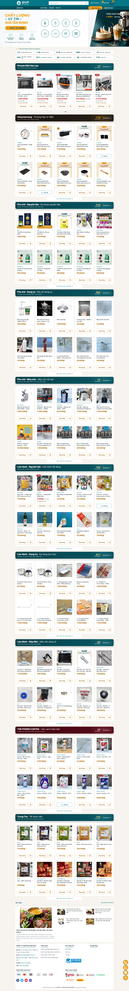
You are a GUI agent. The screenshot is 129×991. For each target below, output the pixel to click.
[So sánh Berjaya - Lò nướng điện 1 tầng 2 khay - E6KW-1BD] (71, 80)
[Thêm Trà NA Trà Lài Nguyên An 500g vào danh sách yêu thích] (51, 250)
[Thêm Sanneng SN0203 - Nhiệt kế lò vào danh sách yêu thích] (31, 126)
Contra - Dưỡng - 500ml (84, 793)
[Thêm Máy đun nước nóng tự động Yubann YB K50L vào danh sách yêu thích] (91, 76)
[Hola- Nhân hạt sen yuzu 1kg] (104, 832)
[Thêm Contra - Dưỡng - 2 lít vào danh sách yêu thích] (111, 775)
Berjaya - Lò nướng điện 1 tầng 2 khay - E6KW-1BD (64, 95)
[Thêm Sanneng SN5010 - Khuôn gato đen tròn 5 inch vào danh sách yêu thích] (91, 163)
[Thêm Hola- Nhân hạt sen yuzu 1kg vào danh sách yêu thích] (111, 826)
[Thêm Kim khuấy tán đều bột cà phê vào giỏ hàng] (50, 368)
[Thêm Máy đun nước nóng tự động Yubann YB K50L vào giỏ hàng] (90, 106)
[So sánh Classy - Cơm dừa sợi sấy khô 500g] (111, 517)
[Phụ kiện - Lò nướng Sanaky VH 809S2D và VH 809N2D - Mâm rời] (64, 658)
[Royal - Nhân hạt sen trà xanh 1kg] (25, 832)
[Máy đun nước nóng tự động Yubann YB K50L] (84, 82)
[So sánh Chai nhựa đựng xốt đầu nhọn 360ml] (31, 342)
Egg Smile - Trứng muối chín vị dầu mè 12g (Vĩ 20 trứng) (24, 495)
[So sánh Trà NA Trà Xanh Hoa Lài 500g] (71, 255)
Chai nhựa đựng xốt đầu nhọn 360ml (24, 356)
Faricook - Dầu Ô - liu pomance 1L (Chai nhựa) (24, 531)
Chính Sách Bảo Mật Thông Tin (50, 949)
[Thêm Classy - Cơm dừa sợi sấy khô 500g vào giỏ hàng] (110, 542)
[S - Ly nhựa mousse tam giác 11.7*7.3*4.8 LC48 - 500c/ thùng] (25, 607)
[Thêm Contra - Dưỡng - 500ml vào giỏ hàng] (90, 805)
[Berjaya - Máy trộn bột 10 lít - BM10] (25, 82)
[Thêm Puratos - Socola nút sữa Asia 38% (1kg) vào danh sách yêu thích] (91, 476)
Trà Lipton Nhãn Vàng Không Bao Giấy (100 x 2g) (64, 232)
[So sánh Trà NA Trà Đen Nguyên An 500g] (91, 255)
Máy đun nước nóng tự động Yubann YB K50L (83, 95)
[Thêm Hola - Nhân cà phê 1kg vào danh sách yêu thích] (31, 863)
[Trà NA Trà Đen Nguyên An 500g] (84, 257)
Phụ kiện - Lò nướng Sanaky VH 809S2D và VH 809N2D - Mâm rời (63, 670)
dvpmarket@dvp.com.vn (27, 955)
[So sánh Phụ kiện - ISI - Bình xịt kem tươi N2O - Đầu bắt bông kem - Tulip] (91, 656)
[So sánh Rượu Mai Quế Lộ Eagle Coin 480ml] (71, 517)
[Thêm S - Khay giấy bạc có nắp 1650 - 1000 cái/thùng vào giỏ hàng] (70, 593)
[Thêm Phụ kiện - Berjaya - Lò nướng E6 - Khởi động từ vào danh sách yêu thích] (51, 688)
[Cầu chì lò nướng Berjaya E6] (64, 694)
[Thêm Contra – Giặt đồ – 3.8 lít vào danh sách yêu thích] (51, 775)
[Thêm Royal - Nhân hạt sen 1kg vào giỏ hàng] (90, 856)
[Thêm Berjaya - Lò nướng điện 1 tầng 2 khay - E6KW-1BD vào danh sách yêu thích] (71, 76)
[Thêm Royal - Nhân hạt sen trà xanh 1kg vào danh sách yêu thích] (31, 826)
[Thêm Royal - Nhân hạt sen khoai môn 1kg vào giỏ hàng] (50, 856)
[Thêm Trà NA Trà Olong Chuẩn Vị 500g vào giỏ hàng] (30, 280)
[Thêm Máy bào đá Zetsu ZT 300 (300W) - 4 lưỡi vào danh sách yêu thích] (31, 389)
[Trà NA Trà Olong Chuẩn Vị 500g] (25, 257)
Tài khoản (96, 3)
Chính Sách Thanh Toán (48, 955)
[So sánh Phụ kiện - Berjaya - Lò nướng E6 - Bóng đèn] (91, 692)
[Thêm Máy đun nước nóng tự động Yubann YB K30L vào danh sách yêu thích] (110, 76)
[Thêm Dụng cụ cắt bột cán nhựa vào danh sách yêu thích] (91, 564)
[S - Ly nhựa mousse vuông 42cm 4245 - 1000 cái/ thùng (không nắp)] (64, 607)
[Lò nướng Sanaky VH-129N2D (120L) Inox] (45, 82)
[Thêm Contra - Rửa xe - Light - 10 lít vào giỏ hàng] (50, 768)
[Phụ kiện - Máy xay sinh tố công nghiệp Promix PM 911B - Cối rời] (45, 432)
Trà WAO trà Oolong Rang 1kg (43, 232)
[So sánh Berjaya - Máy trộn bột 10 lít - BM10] (32, 80)
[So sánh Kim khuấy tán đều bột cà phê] (51, 342)
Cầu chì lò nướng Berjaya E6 (64, 706)
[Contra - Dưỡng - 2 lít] (104, 782)
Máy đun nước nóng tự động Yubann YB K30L (102, 95)
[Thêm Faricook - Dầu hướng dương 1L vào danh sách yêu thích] (51, 513)
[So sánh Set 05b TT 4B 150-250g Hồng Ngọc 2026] (91, 867)
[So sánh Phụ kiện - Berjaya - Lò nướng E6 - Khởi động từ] (51, 692)
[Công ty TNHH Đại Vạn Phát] (64, 28)
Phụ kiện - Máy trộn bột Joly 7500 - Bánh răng (24, 706)
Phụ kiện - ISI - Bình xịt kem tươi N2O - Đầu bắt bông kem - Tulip (84, 670)
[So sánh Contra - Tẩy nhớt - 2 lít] (111, 743)
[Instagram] (30, 980)
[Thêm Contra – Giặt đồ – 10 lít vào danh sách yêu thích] (71, 775)
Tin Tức (58, 8)
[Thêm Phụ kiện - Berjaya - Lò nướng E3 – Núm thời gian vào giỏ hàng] (110, 717)
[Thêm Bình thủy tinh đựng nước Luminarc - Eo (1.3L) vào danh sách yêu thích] (51, 301)
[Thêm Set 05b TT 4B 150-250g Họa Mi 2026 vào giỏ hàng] (110, 892)
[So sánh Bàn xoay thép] (71, 306)
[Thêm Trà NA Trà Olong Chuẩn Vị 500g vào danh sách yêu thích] (31, 250)
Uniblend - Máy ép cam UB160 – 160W (64, 407)
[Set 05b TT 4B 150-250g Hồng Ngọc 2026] (84, 869)
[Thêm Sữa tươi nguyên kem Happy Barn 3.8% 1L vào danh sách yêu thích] (111, 214)
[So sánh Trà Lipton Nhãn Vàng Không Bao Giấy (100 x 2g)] (71, 218)
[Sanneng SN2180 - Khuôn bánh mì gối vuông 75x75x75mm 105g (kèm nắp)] (84, 133)
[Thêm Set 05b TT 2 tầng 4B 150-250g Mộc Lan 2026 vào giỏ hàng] (70, 892)
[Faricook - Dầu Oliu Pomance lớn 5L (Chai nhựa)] (104, 483)
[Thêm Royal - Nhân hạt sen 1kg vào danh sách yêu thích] (91, 826)
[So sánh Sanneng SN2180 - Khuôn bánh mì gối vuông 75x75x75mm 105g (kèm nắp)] (91, 131)
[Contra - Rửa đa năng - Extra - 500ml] (64, 745)
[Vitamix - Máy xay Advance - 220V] (25, 432)
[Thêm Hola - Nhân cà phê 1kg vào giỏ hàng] (30, 892)
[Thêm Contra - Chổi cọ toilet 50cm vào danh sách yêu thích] (91, 739)
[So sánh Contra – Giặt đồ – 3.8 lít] (51, 780)
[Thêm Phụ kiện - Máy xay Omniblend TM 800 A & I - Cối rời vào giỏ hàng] (90, 418)
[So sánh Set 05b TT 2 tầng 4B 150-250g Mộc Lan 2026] (71, 867)
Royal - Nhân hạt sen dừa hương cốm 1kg (64, 845)
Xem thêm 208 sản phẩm (63, 286)
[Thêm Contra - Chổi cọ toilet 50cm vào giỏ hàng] (90, 768)
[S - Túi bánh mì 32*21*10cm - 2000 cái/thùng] (104, 570)
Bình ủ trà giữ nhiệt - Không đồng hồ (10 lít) (103, 444)
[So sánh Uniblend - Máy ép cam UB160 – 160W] (71, 393)
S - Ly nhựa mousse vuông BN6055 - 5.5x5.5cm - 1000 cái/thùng (83, 619)
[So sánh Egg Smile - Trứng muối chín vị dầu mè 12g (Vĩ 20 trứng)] (31, 481)
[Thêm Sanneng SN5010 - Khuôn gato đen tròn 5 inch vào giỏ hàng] (90, 193)
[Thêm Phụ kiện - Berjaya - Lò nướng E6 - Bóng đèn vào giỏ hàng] (90, 717)
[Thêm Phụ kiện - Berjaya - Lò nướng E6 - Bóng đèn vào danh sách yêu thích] (91, 688)
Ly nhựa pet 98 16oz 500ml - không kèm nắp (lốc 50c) (64, 356)
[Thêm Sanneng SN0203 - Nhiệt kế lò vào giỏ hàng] (30, 156)
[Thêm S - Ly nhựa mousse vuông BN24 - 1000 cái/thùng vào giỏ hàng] (110, 630)
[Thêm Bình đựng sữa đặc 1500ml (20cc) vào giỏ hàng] (30, 331)
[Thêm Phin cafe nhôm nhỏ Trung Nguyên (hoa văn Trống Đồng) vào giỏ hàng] (90, 368)
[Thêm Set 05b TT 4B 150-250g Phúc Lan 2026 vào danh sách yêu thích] (51, 863)
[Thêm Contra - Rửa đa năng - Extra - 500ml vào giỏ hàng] (70, 768)
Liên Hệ (51, 8)
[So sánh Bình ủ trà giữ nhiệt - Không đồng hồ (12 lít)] (71, 430)
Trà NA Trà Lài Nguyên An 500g (43, 269)
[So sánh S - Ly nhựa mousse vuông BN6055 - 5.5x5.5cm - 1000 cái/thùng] (91, 605)
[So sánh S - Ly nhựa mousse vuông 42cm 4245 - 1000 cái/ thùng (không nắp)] (71, 605)
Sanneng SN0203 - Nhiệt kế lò (24, 145)
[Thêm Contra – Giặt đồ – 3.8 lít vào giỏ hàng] (50, 805)
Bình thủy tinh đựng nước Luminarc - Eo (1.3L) (43, 320)
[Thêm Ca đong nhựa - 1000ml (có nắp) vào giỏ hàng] (90, 331)
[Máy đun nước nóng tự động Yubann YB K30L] (103, 82)
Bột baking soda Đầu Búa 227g (64, 495)
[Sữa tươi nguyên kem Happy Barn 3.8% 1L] (104, 220)
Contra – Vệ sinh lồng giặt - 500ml (23, 794)
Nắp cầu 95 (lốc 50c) (103, 319)
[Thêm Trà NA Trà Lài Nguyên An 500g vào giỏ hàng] (50, 280)
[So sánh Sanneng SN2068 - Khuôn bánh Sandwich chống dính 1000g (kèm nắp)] (71, 131)
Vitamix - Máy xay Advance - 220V (22, 444)
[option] (25, 91)
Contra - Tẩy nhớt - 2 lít (104, 757)
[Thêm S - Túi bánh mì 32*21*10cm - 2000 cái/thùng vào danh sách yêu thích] (111, 564)
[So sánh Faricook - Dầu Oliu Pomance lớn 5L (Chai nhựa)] (111, 481)
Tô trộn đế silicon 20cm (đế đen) (44, 582)
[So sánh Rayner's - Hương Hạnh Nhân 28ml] (51, 481)
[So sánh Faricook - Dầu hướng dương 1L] (51, 517)
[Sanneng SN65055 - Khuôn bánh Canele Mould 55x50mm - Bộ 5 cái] (104, 133)
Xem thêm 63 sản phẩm (64, 461)
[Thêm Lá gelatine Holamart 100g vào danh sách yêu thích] (91, 513)
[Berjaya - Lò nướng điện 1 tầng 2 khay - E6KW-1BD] (64, 82)
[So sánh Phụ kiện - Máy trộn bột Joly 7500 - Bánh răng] (31, 692)
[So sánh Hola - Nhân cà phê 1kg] (31, 867)
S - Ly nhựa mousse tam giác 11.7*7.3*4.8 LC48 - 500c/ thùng (24, 619)
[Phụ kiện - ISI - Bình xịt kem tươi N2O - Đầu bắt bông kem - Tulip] (84, 658)
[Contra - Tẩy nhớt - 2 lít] (104, 745)
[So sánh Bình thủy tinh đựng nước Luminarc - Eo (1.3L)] (51, 306)
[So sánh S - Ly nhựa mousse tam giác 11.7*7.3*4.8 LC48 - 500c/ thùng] (31, 605)
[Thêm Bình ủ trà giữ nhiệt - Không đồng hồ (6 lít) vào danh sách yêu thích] (91, 425)
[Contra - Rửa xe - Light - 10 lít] (45, 745)
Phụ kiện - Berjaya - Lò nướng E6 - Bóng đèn (83, 706)
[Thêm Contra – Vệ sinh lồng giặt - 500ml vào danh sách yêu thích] (31, 775)
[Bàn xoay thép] (64, 308)
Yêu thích (105, 3)
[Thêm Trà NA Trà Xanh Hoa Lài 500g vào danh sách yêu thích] (71, 250)
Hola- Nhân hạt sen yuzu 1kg (104, 845)
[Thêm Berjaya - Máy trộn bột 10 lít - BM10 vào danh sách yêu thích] (32, 76)
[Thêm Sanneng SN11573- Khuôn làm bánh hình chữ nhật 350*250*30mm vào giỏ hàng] (50, 156)
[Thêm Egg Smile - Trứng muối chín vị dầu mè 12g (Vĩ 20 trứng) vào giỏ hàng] (30, 506)
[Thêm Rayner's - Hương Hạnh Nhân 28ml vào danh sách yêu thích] (51, 476)
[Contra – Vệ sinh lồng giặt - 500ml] (25, 782)
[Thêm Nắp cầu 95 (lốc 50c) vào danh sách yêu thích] (111, 301)
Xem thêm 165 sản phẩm (63, 898)
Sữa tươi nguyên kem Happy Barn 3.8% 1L (103, 232)
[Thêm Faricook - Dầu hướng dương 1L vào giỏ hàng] (50, 542)
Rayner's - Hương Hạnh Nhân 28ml (44, 495)
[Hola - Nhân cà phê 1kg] (25, 869)
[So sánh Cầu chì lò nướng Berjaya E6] (71, 692)
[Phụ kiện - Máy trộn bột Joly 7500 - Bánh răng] (25, 694)
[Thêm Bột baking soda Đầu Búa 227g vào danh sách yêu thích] (71, 476)
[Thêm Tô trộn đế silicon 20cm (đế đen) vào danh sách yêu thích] (51, 564)
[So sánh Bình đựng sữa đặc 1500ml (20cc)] (31, 306)
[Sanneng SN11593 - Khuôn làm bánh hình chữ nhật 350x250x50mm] (45, 169)
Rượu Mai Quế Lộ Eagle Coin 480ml (64, 531)
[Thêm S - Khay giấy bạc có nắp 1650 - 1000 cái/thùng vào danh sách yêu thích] (71, 564)
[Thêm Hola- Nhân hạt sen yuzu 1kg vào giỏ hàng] (110, 856)
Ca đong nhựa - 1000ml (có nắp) (84, 320)
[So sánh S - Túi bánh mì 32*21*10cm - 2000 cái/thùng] (111, 568)
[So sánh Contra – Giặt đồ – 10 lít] (71, 780)
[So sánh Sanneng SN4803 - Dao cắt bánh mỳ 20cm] (111, 167)
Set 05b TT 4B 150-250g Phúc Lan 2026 (44, 881)
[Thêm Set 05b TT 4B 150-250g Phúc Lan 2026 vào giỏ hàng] (50, 892)
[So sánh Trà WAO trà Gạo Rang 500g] (31, 218)
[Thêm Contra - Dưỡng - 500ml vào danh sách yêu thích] (91, 775)
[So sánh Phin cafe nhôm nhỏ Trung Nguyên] (111, 342)
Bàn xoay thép (61, 319)
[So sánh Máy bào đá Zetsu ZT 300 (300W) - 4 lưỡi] (31, 393)
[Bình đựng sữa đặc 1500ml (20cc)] (25, 308)
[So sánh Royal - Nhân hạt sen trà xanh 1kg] (31, 830)
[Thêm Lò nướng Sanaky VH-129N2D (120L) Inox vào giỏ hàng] (51, 106)
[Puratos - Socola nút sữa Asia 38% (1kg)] (84, 483)
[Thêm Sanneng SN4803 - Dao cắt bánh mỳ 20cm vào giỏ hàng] (110, 193)
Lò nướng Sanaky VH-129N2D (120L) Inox (43, 95)
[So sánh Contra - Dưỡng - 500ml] (91, 780)
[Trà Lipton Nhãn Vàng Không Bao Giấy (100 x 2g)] (64, 220)
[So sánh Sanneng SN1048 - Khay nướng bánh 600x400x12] (31, 167)
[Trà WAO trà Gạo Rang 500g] (25, 220)
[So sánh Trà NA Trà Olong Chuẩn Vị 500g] (31, 255)
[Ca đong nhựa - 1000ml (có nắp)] (84, 308)
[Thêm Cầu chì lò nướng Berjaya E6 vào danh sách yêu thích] (71, 688)
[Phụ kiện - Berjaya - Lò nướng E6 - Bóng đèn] (84, 694)
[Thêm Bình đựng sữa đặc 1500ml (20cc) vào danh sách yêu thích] (31, 301)
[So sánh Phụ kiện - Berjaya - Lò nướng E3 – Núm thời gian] (111, 692)
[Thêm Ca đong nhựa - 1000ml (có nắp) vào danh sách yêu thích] (91, 301)
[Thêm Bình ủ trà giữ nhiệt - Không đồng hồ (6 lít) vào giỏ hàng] (90, 455)
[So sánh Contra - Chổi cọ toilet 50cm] (91, 743)
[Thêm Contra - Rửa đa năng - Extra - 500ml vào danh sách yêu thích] (71, 739)
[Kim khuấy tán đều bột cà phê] (45, 344)
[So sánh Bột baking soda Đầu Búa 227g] (71, 481)
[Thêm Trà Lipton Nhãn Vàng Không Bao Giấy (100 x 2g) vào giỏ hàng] (70, 244)
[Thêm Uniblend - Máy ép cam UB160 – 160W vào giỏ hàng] (70, 418)
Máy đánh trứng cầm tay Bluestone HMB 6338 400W (44, 670)
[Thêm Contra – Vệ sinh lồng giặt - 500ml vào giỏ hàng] (30, 805)
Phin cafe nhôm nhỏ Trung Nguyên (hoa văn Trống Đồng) (84, 356)
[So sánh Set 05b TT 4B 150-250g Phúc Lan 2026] (51, 867)
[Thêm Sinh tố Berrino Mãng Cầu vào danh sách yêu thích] (91, 214)
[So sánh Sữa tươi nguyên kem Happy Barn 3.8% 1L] (111, 218)
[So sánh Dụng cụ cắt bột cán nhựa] (91, 568)
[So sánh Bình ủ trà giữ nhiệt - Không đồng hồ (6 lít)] (91, 430)
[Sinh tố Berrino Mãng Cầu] (84, 220)
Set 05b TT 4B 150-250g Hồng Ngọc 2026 (84, 881)
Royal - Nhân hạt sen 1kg (84, 844)
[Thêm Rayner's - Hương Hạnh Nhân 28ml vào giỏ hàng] (50, 506)
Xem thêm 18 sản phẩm (64, 811)
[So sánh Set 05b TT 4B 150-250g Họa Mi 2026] (111, 867)
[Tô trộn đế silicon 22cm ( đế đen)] (25, 570)
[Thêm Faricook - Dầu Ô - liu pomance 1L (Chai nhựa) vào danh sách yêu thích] (31, 513)
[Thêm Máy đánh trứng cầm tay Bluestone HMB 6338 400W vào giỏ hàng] (50, 681)
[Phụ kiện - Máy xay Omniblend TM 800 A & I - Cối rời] (84, 395)
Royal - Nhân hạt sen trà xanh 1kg (24, 845)
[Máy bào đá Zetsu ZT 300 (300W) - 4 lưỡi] (25, 395)
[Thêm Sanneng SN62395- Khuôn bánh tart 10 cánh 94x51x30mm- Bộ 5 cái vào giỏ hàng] (70, 193)
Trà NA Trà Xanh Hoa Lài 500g (64, 269)
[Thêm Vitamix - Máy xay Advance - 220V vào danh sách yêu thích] (31, 425)
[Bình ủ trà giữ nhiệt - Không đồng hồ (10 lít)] (104, 432)
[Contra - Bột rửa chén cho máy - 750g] (25, 745)
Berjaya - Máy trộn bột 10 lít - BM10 (25, 95)
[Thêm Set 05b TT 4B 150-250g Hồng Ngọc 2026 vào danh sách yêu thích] (91, 863)
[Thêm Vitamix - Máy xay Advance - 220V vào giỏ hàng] (30, 455)
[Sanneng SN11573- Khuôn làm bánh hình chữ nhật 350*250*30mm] (45, 133)
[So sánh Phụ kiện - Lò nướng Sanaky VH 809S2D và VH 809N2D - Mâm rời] (71, 656)
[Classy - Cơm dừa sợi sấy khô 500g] (104, 519)
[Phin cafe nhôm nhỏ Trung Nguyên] (104, 344)
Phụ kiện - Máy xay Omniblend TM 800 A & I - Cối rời (84, 407)
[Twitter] (22, 980)
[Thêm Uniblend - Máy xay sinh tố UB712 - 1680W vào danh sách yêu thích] (51, 389)
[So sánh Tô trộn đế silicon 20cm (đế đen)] (51, 568)
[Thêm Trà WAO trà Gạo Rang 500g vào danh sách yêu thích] (31, 214)
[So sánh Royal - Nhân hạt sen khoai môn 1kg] (51, 830)
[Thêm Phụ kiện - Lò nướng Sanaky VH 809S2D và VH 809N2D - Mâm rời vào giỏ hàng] (70, 681)
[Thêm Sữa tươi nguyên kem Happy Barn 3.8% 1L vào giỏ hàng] (110, 244)
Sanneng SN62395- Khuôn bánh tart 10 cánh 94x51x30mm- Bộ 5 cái (64, 182)
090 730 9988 (23, 957)
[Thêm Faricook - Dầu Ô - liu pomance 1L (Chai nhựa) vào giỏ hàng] (30, 542)
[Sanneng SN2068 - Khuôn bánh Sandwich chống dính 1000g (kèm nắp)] (64, 133)
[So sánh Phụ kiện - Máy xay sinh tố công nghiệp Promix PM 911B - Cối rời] (51, 430)
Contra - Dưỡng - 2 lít (103, 793)
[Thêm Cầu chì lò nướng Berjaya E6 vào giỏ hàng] (70, 717)
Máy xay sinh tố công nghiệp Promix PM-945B (104, 407)
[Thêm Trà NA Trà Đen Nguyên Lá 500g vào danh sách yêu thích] (111, 250)
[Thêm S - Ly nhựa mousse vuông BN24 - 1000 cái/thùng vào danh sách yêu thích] (111, 600)
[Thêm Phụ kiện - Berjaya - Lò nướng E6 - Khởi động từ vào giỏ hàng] (50, 717)
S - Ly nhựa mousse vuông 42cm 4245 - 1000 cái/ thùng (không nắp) (64, 619)
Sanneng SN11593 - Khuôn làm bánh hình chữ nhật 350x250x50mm (43, 182)
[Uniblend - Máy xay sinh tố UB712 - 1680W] (45, 395)
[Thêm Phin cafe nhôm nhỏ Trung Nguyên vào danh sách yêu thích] (111, 338)
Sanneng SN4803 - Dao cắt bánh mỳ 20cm (104, 182)
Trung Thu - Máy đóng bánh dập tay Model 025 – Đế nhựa (24, 670)
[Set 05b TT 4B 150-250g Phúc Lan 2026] (45, 869)
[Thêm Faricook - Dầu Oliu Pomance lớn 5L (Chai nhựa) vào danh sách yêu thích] (111, 476)
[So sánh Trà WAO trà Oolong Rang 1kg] (51, 218)
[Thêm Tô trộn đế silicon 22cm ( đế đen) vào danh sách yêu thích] (31, 564)
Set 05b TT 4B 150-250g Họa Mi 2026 (104, 881)
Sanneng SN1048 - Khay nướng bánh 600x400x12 (24, 182)
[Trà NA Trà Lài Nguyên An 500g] (45, 257)
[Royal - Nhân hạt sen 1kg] (84, 832)
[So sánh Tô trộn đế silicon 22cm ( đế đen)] (31, 568)
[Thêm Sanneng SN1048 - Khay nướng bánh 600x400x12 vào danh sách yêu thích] (31, 163)
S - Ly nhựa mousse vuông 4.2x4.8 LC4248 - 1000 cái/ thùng (44, 619)
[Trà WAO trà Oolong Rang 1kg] (45, 220)
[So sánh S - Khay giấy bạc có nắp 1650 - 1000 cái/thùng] (71, 568)
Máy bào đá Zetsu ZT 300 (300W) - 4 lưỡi (23, 407)
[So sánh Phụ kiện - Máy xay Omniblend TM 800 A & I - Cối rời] (91, 393)
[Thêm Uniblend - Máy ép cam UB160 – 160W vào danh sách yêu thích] (71, 389)
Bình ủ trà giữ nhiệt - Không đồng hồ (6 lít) (83, 444)
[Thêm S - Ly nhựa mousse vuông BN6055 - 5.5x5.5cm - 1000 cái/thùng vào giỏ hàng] (90, 630)
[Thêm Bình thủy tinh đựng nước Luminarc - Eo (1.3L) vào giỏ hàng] (50, 331)
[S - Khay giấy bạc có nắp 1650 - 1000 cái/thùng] (64, 570)
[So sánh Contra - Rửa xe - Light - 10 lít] (51, 743)
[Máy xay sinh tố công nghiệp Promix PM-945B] (104, 395)
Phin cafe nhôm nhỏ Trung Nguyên (103, 356)
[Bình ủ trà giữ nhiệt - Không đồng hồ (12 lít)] (64, 432)
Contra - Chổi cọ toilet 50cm (83, 757)
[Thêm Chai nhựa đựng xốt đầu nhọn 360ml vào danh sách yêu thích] (31, 338)
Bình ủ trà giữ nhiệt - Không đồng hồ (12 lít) (63, 444)
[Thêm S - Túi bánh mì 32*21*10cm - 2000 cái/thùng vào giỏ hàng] (110, 593)
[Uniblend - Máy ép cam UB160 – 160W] (64, 395)
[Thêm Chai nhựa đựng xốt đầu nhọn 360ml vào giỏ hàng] (30, 368)
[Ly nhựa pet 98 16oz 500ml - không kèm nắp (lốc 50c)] (64, 344)
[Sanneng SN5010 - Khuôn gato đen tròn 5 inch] (84, 169)
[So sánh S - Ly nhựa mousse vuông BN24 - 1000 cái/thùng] (111, 605)
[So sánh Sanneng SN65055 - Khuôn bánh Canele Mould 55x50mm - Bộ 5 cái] (111, 131)
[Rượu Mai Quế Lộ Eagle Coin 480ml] (64, 519)
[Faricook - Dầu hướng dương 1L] (45, 519)
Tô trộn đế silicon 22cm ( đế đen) (24, 582)
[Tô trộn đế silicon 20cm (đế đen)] (45, 570)
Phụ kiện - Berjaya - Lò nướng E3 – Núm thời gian (103, 706)
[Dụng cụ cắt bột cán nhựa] (84, 570)
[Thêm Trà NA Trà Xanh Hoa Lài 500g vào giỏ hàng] (70, 280)
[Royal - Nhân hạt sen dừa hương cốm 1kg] (64, 832)
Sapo (84, 987)
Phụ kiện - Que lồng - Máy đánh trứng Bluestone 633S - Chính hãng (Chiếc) (104, 670)
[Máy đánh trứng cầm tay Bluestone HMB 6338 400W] (45, 658)
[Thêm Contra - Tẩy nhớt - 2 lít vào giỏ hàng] (110, 768)
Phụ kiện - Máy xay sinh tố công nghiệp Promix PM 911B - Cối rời (44, 444)
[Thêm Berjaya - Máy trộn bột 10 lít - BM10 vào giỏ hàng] (31, 106)
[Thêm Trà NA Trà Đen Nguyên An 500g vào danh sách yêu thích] (91, 250)
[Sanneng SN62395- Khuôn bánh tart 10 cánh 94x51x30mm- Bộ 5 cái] (64, 169)
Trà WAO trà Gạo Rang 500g (24, 232)
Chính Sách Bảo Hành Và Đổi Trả (50, 952)
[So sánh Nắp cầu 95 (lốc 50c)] (111, 306)
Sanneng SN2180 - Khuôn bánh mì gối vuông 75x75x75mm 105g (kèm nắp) (83, 145)
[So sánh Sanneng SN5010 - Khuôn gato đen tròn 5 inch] (91, 167)
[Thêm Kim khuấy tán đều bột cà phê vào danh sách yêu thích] (51, 338)
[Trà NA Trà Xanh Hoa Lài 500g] (64, 257)
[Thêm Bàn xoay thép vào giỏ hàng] (70, 331)
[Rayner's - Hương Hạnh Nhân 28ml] (45, 483)
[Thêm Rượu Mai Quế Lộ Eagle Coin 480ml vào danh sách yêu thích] (71, 513)
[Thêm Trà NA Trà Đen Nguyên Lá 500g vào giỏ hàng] (110, 280)
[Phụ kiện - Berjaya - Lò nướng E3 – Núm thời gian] (104, 694)
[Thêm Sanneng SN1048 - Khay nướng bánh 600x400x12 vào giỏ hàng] (30, 193)
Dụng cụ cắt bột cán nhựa (83, 582)
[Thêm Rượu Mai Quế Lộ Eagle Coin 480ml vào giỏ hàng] (70, 542)
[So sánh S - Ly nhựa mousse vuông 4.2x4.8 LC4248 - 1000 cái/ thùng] (51, 605)
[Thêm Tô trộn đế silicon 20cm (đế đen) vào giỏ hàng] (50, 593)
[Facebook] (17, 980)
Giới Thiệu (43, 8)
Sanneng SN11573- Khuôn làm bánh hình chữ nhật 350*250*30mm (43, 145)
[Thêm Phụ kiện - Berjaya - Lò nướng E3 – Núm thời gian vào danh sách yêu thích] (111, 688)
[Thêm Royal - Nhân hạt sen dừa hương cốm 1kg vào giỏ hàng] (70, 856)
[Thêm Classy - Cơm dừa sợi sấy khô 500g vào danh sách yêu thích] (111, 513)
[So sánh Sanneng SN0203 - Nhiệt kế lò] (31, 131)
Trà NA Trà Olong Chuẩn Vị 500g (24, 269)
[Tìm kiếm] (86, 3)
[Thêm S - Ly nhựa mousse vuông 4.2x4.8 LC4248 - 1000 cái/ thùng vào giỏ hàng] (50, 630)
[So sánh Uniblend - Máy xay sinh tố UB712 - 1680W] (51, 393)
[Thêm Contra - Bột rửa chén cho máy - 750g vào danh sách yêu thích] (31, 739)
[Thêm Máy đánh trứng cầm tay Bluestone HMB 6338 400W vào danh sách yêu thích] (51, 651)
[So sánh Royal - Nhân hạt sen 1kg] (91, 830)
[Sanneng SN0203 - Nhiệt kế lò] (25, 133)
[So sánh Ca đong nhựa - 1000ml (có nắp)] (91, 306)
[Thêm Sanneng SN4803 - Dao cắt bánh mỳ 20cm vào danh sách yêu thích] (111, 163)
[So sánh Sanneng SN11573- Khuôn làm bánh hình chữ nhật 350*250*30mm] (51, 131)
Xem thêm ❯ (107, 902)
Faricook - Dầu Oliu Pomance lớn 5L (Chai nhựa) (103, 495)
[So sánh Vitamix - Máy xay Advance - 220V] (31, 430)
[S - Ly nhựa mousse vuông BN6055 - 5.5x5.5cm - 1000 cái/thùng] (84, 607)
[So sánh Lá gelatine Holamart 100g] (91, 517)
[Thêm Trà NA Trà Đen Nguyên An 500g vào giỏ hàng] (90, 280)
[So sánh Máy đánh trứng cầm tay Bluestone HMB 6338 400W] (51, 656)
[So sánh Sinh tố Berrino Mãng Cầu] (91, 218)
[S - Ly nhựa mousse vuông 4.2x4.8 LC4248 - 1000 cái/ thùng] (45, 607)
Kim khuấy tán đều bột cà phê (44, 356)
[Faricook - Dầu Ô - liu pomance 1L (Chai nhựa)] (25, 519)
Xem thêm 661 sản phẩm (63, 636)
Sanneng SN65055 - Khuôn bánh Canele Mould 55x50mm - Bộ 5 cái (104, 145)
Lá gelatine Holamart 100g (83, 531)
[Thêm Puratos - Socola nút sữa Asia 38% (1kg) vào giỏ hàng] (90, 506)
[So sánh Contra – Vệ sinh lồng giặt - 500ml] (31, 780)
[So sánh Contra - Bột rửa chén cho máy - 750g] (31, 743)
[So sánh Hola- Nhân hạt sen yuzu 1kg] (111, 830)
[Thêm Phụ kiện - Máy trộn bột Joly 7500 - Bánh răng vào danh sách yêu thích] (31, 688)
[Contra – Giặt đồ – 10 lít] (64, 782)
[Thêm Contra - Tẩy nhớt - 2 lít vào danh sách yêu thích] (111, 739)
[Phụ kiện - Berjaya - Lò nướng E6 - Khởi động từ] (45, 694)
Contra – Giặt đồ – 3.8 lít (44, 793)
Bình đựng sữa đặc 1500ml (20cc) (23, 320)
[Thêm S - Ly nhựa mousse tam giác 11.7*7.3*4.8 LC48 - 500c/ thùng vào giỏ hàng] (30, 630)
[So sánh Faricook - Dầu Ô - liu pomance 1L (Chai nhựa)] (31, 517)
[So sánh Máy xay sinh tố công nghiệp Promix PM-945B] (111, 393)
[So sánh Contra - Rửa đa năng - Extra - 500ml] (71, 743)
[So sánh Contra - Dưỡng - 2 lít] (111, 780)
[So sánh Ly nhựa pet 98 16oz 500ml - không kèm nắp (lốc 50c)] (71, 342)
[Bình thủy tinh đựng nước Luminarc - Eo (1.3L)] (45, 308)
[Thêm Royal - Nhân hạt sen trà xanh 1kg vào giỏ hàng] (30, 856)
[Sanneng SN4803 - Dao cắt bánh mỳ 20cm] (104, 169)
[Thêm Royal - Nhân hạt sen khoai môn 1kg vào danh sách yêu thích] (51, 826)
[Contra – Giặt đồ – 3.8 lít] (45, 782)
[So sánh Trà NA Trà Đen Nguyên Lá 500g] (111, 255)
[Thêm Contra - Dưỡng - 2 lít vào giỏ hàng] (110, 805)
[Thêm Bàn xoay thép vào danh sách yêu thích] (71, 301)
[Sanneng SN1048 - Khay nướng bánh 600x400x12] (25, 169)
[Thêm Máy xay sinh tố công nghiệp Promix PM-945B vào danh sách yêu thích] (111, 389)
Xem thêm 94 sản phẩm (64, 548)
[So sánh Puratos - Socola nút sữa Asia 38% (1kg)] (91, 481)
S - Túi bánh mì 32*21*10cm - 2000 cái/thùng (103, 582)
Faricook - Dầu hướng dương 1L (43, 531)
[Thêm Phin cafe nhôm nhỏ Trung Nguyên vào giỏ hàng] (110, 368)
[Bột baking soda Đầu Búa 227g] (64, 483)
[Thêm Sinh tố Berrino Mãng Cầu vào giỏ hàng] (90, 244)
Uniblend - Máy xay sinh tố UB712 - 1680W (44, 407)
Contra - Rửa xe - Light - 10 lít (44, 757)
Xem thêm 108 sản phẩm (63, 198)
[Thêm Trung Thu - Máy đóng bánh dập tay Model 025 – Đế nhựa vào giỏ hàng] (30, 681)
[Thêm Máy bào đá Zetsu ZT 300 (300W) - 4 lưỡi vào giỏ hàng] (30, 418)
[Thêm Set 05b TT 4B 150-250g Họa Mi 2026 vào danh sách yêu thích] (111, 863)
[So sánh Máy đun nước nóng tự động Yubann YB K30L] (110, 80)
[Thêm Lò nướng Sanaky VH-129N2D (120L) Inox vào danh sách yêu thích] (52, 76)
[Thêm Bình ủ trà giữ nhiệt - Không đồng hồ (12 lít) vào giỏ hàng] (70, 455)
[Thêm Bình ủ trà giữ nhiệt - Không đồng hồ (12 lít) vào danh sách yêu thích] (71, 425)
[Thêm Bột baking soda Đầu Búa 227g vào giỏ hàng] (70, 506)
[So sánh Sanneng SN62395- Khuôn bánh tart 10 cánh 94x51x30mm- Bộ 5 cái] (71, 167)
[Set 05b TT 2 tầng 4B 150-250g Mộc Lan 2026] (64, 869)
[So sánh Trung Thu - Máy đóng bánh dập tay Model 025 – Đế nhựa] (31, 656)
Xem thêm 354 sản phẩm (63, 373)
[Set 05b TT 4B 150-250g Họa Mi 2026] (104, 869)
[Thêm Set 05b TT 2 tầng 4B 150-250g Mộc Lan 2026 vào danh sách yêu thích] (71, 863)
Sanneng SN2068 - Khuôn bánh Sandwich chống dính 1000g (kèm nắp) (64, 145)
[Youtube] (26, 980)
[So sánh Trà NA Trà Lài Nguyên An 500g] (51, 255)
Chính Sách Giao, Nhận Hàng (49, 957)
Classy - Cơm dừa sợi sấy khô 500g (103, 531)
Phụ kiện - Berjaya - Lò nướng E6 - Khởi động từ (44, 706)
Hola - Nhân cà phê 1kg (24, 881)
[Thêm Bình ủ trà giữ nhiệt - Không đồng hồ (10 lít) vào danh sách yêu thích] (111, 425)
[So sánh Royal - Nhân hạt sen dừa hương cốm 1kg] (71, 830)
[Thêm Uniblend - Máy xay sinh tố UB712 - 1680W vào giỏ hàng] (50, 418)
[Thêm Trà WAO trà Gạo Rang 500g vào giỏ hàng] (30, 244)
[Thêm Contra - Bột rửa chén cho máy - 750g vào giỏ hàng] (30, 768)
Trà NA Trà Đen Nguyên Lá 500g (103, 269)
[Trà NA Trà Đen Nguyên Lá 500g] (104, 257)
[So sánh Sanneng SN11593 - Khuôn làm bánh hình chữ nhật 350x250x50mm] (51, 167)
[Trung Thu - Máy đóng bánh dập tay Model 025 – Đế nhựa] (25, 658)
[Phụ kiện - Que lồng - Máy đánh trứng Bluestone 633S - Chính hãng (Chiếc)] (104, 658)
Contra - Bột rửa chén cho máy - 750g (23, 757)
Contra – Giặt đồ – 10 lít (64, 793)
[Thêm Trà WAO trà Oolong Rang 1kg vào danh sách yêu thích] (51, 214)
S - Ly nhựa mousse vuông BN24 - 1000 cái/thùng (103, 619)
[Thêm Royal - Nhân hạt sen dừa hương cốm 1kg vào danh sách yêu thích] (71, 826)
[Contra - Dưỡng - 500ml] (84, 782)
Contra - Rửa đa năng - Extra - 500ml (64, 757)
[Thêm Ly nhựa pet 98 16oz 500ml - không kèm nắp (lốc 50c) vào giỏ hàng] (70, 368)
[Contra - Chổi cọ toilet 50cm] (84, 745)
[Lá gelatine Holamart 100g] (84, 519)
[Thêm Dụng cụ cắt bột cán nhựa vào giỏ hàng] (90, 593)
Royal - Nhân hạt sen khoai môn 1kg (43, 845)
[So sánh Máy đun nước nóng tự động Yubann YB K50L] (91, 80)
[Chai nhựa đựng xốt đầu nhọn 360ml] (25, 344)
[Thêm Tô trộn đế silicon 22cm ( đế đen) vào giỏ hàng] (30, 593)
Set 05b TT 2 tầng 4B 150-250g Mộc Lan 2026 (64, 881)
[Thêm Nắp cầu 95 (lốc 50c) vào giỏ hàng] (110, 331)
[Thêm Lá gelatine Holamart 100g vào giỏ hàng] (90, 542)
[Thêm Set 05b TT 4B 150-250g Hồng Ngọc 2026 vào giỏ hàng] (90, 892)
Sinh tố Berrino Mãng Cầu (83, 232)
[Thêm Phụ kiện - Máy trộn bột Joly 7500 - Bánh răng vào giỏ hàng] (30, 717)
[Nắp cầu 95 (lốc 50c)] (104, 308)
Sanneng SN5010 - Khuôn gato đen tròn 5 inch (83, 182)
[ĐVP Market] (22, 3)
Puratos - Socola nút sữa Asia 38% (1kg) (84, 495)
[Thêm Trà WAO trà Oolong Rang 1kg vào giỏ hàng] (50, 244)
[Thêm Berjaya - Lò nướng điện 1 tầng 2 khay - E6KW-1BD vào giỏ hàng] (70, 106)
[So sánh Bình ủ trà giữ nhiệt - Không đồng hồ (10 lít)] (111, 430)
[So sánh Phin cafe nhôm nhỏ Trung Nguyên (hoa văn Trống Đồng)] (91, 342)
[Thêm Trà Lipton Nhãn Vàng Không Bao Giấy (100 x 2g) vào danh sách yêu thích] (71, 214)
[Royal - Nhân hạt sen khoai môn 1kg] (45, 832)
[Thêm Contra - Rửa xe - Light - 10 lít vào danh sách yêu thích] (51, 739)
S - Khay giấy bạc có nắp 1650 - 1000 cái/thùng (64, 582)
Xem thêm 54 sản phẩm (64, 723)
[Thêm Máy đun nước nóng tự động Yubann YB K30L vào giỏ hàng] (109, 106)
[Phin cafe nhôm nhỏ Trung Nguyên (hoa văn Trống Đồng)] (84, 344)
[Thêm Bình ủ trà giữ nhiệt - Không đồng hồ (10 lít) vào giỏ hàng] (110, 455)
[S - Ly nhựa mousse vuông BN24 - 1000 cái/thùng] (104, 607)
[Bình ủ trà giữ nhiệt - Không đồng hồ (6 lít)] (84, 432)
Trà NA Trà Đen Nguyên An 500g (84, 269)
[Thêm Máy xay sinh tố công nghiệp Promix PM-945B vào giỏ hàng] (110, 418)
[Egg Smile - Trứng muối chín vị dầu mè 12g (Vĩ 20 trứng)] (25, 483)
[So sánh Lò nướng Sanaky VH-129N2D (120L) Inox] (52, 80)
